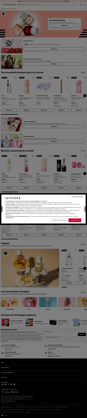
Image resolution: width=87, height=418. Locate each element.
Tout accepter (75, 220)
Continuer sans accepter (77, 196)
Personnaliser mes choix (60, 220)
